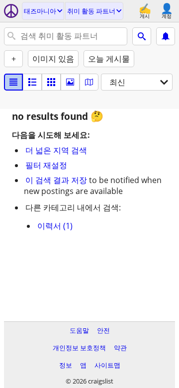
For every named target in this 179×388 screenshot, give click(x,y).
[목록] (13, 82)
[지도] (89, 82)
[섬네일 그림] (32, 82)
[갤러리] (70, 82)
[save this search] (165, 36)
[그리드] (51, 82)
